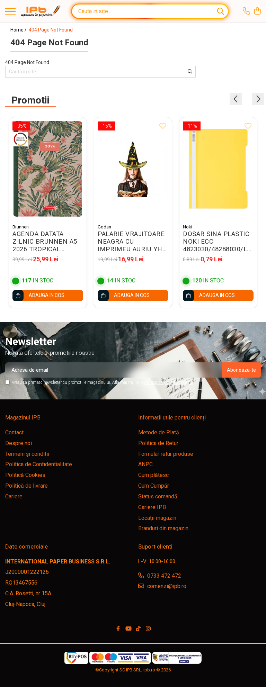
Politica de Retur (158, 443)
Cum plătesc (153, 475)
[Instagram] (148, 629)
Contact (14, 432)
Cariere (14, 496)
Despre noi (18, 443)
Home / (19, 30)
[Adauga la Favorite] (77, 126)
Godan (104, 226)
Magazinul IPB (23, 417)
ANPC (145, 464)
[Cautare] (220, 11)
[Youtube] (128, 629)
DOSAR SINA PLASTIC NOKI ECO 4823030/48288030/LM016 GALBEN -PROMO (218, 241)
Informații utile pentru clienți (172, 417)
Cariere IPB (152, 507)
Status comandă (157, 496)
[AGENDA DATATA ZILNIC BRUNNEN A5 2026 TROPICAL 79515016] (47, 169)
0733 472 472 (163, 575)
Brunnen (20, 226)
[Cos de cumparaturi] (257, 11)
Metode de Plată (158, 432)
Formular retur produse (165, 454)
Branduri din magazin (163, 528)
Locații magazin (157, 518)
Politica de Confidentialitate (168, 382)
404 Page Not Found (51, 30)
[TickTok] (138, 629)
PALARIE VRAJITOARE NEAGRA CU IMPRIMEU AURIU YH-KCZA (131, 241)
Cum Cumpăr (153, 485)
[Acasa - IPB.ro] (41, 11)
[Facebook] (118, 629)
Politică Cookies (25, 475)
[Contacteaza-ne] (246, 11)
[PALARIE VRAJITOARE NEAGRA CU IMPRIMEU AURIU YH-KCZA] (133, 169)
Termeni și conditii (27, 454)
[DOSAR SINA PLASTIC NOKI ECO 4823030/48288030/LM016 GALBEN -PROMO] (218, 169)
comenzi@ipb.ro (166, 586)
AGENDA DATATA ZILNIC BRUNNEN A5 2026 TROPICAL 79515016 (44, 241)
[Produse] (10, 12)
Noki (187, 226)
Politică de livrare (26, 485)
